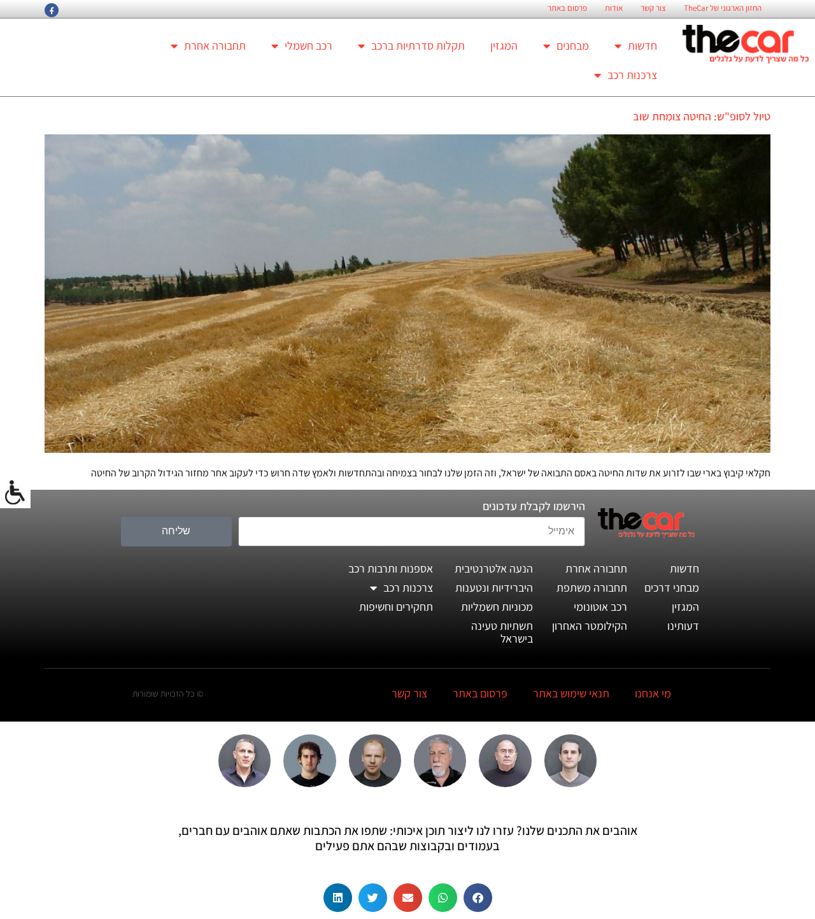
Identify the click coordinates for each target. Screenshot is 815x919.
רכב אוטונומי (600, 606)
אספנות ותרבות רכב (390, 568)
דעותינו (683, 625)
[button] (478, 897)
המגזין (504, 45)
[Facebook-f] (52, 10)
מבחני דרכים (671, 587)
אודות (614, 8)
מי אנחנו (653, 693)
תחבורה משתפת (591, 587)
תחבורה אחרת (215, 45)
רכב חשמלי (308, 45)
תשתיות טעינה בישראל (502, 632)
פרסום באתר (567, 8)
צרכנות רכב (632, 75)
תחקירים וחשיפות (396, 606)
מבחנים (572, 45)
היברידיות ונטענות (494, 587)
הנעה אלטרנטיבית (494, 568)
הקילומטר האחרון (589, 625)
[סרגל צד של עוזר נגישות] (15, 493)
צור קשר (653, 8)
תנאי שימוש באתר (571, 693)
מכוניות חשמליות (497, 606)
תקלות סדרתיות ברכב (418, 45)
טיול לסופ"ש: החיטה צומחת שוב (701, 116)
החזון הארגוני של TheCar (723, 8)
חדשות (642, 45)
